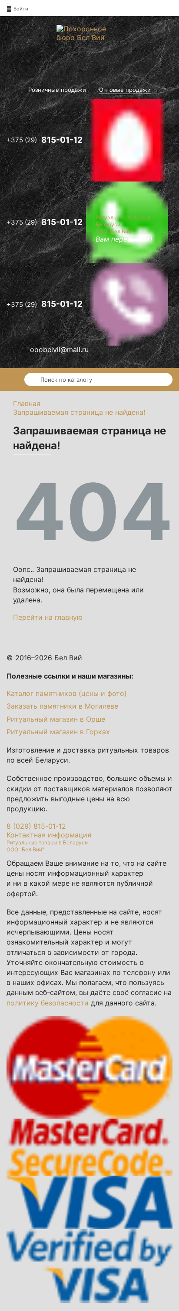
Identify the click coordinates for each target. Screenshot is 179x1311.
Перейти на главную (48, 617)
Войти (20, 9)
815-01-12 (45, 139)
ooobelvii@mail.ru (59, 349)
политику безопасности (48, 1002)
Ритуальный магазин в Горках (58, 731)
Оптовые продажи (125, 90)
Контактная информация (49, 834)
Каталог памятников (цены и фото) (67, 693)
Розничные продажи (57, 90)
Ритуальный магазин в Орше (56, 719)
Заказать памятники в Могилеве (62, 706)
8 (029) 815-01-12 (36, 826)
